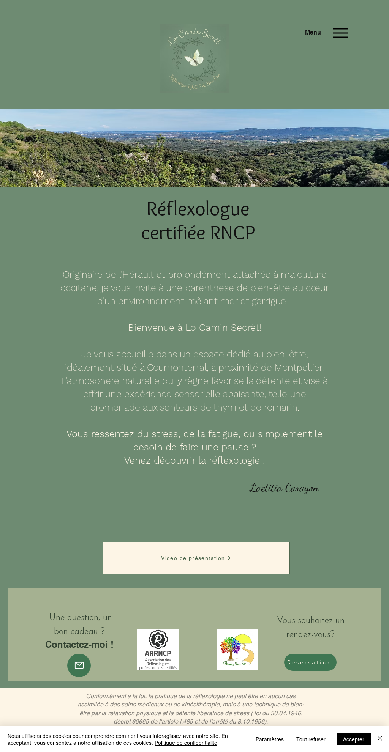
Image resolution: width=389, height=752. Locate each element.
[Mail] (79, 665)
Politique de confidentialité (186, 742)
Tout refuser (311, 739)
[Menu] (340, 32)
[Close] (379, 739)
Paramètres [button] (270, 739)
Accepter (353, 739)
